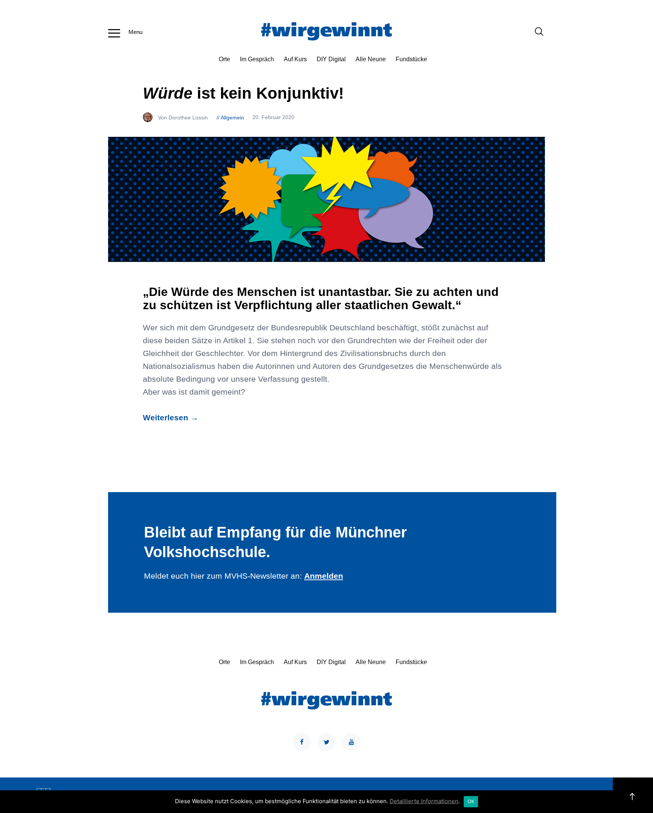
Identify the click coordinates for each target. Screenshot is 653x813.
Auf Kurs (295, 59)
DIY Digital (331, 59)
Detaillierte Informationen (424, 801)
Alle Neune (371, 59)
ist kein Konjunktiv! (243, 93)
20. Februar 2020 (273, 118)
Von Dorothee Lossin (183, 118)
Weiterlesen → (170, 417)
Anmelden (323, 576)
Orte (224, 59)
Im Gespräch (257, 59)
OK (471, 801)
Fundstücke (411, 59)
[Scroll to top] (633, 795)
